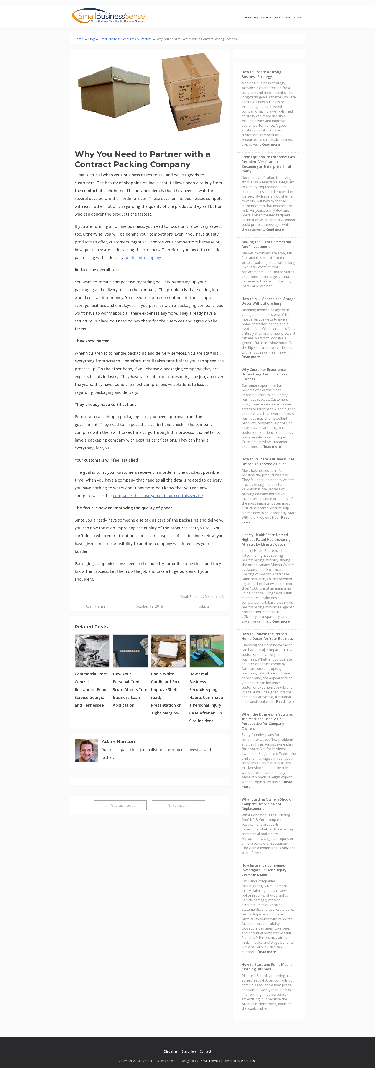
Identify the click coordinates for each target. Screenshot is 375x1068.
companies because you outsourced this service (158, 495)
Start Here (266, 18)
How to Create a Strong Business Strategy (261, 74)
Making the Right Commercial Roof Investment (266, 244)
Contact (298, 18)
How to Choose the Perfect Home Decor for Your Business (267, 636)
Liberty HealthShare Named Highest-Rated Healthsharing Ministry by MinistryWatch (266, 539)
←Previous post (120, 805)
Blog (256, 18)
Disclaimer (171, 1051)
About (277, 18)
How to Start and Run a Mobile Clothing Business (267, 967)
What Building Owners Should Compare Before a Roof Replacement (266, 804)
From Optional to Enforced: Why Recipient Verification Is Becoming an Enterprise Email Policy (268, 163)
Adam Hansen (97, 606)
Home (248, 18)
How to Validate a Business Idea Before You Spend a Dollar (268, 461)
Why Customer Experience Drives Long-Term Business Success (264, 374)
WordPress (248, 1061)
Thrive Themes (209, 1061)
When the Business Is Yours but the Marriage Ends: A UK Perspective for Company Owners (268, 721)
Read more (271, 144)
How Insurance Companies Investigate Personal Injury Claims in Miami (264, 870)
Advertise (287, 18)
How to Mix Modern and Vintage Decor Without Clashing (269, 301)
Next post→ (178, 805)
